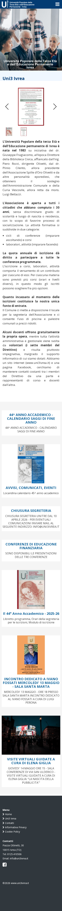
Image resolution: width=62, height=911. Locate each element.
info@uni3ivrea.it (19, 858)
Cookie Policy (12, 831)
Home (8, 814)
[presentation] (7, 106)
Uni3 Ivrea (10, 818)
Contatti (9, 823)
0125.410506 (14, 854)
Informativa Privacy (15, 827)
